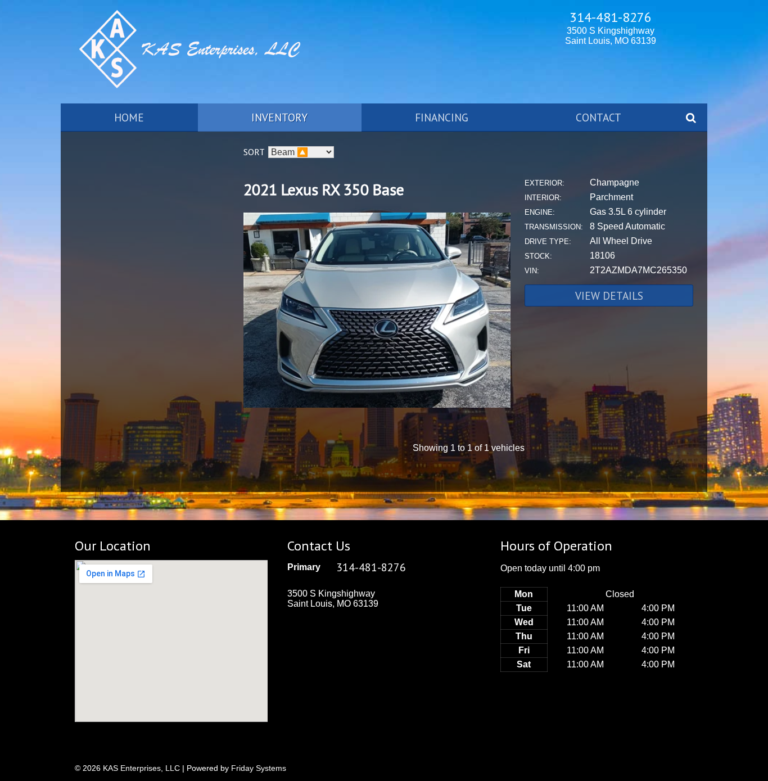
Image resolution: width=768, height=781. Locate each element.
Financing (441, 117)
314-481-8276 (611, 17)
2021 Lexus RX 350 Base (323, 189)
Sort (253, 151)
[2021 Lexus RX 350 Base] (377, 404)
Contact (598, 117)
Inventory (279, 117)
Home (129, 117)
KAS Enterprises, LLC (141, 768)
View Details (609, 295)
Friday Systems (258, 768)
